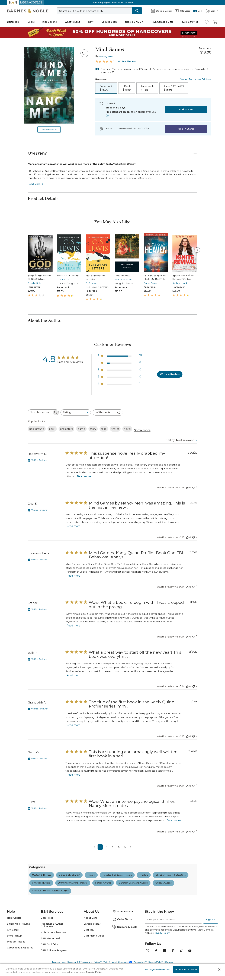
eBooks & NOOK (11, 118)
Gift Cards (12, 146)
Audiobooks (22, 530)
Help (8, 151)
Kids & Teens (10, 104)
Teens (18, 654)
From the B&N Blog (19, 839)
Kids (18, 619)
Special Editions (24, 786)
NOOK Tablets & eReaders (34, 893)
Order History (13, 135)
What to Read (10, 108)
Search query (13, 63)
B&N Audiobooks (25, 965)
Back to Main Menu (14, 158)
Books (6, 100)
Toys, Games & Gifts (13, 121)
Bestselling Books (25, 524)
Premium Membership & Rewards (32, 369)
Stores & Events (15, 140)
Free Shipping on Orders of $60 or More (23, 220)
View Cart (8, 13)
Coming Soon (9, 114)
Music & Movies (11, 125)
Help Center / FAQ (23, 374)
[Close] (4, 57)
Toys (18, 685)
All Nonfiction (23, 435)
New (4, 111)
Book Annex (22, 537)
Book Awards (23, 811)
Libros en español (25, 540)
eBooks (19, 921)
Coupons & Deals (25, 836)
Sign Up (6, 31)
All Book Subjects (25, 543)
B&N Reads (12, 130)
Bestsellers (7, 96)
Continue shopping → (13, 43)
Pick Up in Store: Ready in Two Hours (23, 232)
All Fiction (21, 394)
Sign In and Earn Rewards (23, 359)
